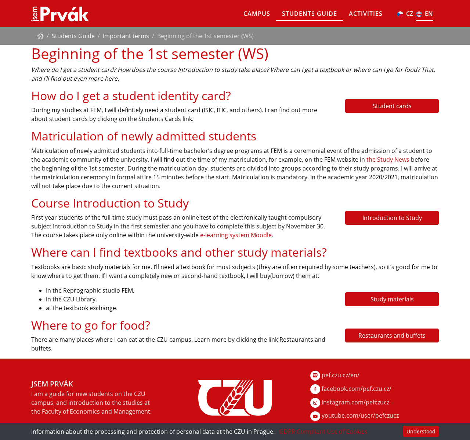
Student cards (392, 106)
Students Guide (309, 14)
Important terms (126, 36)
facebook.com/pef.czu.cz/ (355, 389)
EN (429, 14)
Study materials (392, 299)
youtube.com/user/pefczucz (359, 415)
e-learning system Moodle (236, 235)
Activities (366, 14)
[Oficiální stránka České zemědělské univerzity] (235, 397)
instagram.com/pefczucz (354, 402)
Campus (256, 14)
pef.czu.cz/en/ (339, 375)
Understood (420, 431)
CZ (409, 14)
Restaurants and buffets (392, 335)
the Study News (387, 159)
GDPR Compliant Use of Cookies (323, 432)
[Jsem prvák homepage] (60, 13)
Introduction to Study (392, 218)
